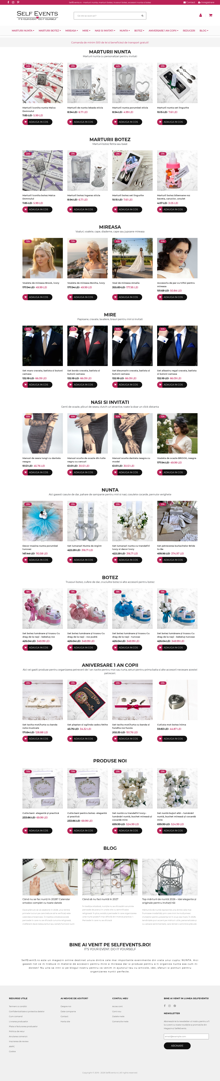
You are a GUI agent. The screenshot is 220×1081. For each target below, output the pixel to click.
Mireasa (71, 30)
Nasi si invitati (104, 30)
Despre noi (66, 1006)
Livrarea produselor (18, 1021)
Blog (203, 30)
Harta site (65, 1021)
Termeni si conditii (18, 1006)
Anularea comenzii (18, 1036)
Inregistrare (207, 2)
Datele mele (118, 1016)
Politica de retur (17, 1031)
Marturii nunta (22, 30)
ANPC (12, 1046)
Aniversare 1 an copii (163, 30)
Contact (190, 2)
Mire (85, 30)
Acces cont (117, 1006)
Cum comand (15, 1016)
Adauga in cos (38, 121)
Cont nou (116, 1011)
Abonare (177, 1045)
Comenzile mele (120, 1021)
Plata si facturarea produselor (23, 1026)
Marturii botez (49, 30)
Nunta (124, 30)
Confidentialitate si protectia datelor (26, 1011)
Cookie (12, 1051)
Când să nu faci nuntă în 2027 (100, 899)
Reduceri (189, 30)
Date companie (68, 1011)
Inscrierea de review (18, 1041)
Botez (138, 30)
